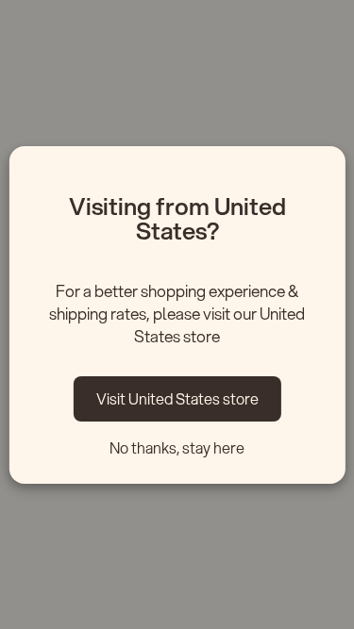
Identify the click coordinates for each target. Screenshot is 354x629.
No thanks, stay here (177, 447)
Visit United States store (177, 398)
